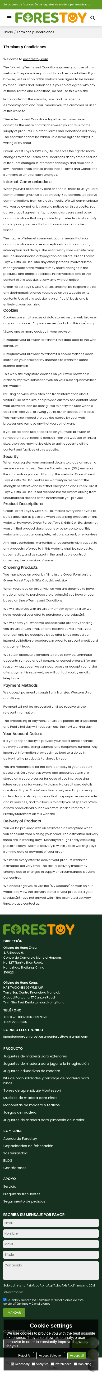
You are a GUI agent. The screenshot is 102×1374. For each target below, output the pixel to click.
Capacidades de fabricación (28, 1146)
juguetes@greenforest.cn (23, 1036)
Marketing (84, 1364)
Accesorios (15, 1292)
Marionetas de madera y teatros (31, 1105)
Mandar (14, 1312)
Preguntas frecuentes (22, 1194)
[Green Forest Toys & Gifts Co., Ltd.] (51, 18)
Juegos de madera (20, 1112)
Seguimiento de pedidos (24, 1201)
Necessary (22, 1364)
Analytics (42, 1364)
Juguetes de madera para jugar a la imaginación (46, 1063)
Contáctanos (15, 1167)
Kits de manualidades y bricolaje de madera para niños (46, 1081)
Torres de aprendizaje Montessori (32, 1090)
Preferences (63, 1364)
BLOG (8, 1160)
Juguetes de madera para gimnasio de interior (43, 1120)
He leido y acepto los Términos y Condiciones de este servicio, (43, 1302)
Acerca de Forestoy (20, 1138)
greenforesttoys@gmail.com (66, 1036)
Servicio (9, 1186)
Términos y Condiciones (32, 1304)
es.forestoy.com (35, 59)
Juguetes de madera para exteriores (35, 1056)
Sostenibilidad (15, 1153)
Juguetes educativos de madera (31, 1071)
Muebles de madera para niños (30, 1097)
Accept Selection (50, 1355)
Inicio (9, 32)
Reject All (24, 1355)
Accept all (77, 1355)
